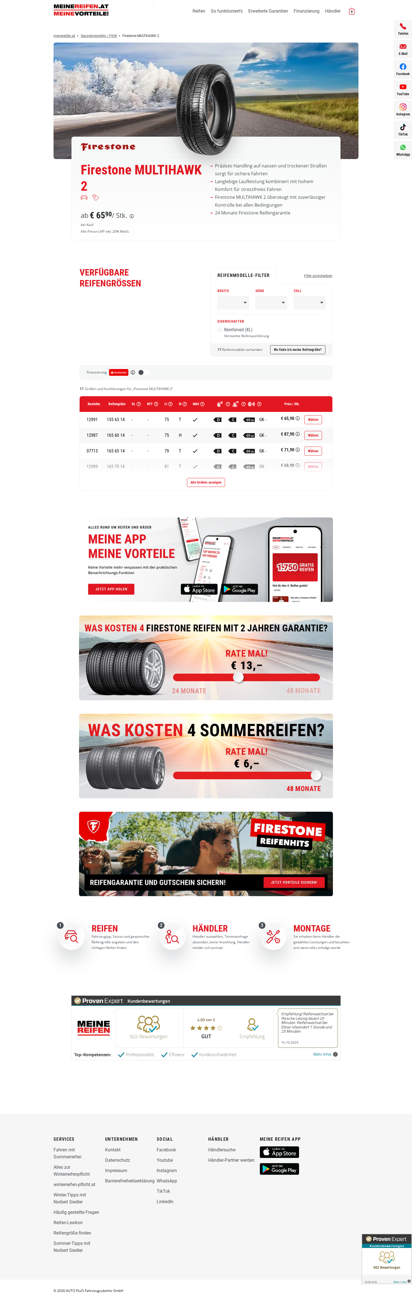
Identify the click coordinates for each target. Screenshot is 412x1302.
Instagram (167, 1170)
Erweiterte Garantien (268, 11)
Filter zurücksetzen (318, 276)
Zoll (298, 291)
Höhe (260, 291)
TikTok (163, 1191)
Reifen (199, 11)
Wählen (313, 420)
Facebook (166, 1149)
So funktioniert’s (227, 11)
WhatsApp (167, 1181)
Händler (333, 11)
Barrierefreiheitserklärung (130, 1181)
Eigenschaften (230, 321)
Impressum (116, 1170)
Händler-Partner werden (231, 1160)
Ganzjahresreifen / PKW (99, 36)
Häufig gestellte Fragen (76, 1212)
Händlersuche (221, 1149)
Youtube (165, 1160)
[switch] (144, 372)
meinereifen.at (64, 36)
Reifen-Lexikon (68, 1222)
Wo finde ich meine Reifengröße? (298, 350)
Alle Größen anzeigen (206, 482)
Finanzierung (307, 11)
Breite (223, 291)
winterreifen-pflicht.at (74, 1184)
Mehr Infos (322, 1054)
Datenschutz (117, 1160)
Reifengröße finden (72, 1233)
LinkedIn (165, 1201)
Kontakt (113, 1149)
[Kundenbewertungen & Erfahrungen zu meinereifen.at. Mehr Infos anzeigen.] (387, 1259)
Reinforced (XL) (246, 332)
